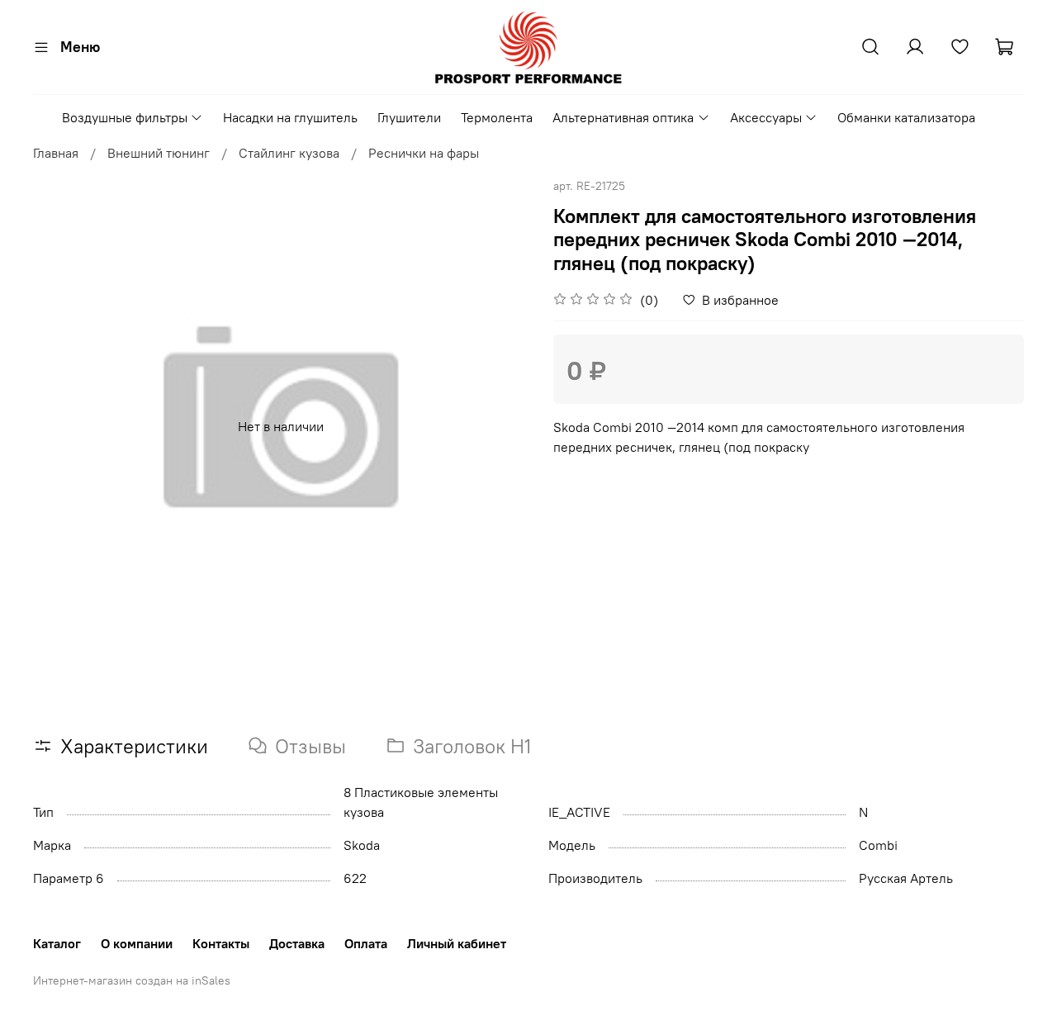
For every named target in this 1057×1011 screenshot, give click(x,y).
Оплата (365, 943)
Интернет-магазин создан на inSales (131, 980)
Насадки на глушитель (290, 117)
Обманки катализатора (906, 117)
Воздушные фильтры (124, 117)
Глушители (409, 117)
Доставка (297, 943)
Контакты (220, 943)
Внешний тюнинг (158, 153)
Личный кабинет (456, 943)
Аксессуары (766, 117)
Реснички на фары (423, 153)
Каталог (57, 943)
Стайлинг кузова (289, 153)
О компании (137, 943)
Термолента (497, 117)
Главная (55, 153)
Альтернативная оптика (623, 117)
